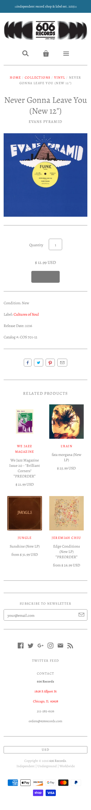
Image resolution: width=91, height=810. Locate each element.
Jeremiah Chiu (66, 537)
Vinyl (59, 77)
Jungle (25, 537)
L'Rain (66, 446)
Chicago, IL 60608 (45, 701)
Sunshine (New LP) (25, 546)
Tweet (38, 362)
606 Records (57, 760)
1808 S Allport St (45, 691)
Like (28, 362)
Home (15, 77)
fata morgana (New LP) (66, 457)
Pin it (50, 362)
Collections (37, 77)
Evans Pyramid (45, 121)
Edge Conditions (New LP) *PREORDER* (66, 552)
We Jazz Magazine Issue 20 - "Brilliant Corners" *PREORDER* (24, 468)
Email (62, 362)
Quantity (36, 245)
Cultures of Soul (26, 314)
